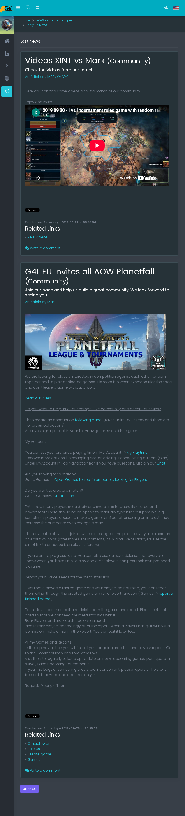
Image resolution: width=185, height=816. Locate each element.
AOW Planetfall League (54, 20)
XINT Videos (38, 237)
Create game (39, 754)
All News (29, 789)
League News (37, 25)
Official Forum (40, 743)
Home (25, 20)
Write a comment (44, 248)
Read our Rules (38, 398)
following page (88, 419)
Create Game (65, 495)
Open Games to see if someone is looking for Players (100, 479)
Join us (34, 748)
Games (34, 759)
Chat (161, 463)
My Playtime (137, 452)
